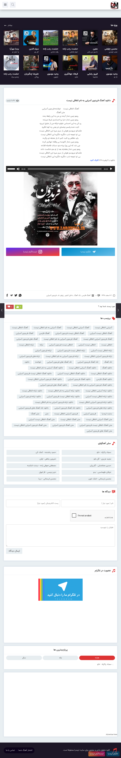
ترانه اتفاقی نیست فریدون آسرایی (71, 350)
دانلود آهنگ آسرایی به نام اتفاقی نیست (46, 368)
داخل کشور (69, 295)
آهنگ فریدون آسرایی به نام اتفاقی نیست (60, 339)
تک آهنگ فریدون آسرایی (88, 362)
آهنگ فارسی (86, 295)
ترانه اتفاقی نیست (26, 345)
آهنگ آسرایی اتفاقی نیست (78, 327)
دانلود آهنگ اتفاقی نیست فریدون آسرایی (35, 373)
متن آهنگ (35, 413)
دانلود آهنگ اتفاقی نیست (101, 373)
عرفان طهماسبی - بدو (102, 472)
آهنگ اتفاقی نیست (20, 327)
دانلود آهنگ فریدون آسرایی (79, 379)
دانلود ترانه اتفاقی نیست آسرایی (99, 396)
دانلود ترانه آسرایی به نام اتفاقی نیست (64, 390)
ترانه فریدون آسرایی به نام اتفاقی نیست (62, 356)
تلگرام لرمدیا (86, 251)
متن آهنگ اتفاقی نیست (70, 419)
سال (24, 657)
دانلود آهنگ (107, 368)
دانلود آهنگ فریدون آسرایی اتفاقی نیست (45, 379)
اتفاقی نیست (106, 345)
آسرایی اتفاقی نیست (103, 327)
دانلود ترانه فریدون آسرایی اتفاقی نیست (95, 402)
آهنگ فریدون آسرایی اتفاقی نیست (97, 339)
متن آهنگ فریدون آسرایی (63, 425)
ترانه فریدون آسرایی (43, 350)
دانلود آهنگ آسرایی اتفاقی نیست (82, 368)
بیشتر (10, 25)
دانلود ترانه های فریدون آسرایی (99, 408)
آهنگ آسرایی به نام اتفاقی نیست (47, 327)
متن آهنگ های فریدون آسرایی (99, 431)
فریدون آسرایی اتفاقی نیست (66, 413)
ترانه (41, 345)
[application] (60, 169)
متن (46, 413)
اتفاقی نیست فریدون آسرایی (61, 345)
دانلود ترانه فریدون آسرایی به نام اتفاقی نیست (54, 402)
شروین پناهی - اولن (48, 459)
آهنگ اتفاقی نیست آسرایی (101, 333)
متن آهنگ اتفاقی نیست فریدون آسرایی (96, 425)
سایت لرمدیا (107, 413)
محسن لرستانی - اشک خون (100, 479)
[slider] (12, 168)
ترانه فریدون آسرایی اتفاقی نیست (98, 356)
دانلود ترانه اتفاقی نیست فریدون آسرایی (63, 396)
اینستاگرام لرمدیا (30, 251)
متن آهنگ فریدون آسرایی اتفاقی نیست (30, 425)
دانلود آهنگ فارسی (104, 379)
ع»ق (62, 295)
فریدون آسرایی (51, 295)
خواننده (38, 362)
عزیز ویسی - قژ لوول (47, 472)
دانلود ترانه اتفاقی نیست (32, 390)
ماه (60, 657)
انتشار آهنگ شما (25, 750)
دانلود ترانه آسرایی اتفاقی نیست (99, 390)
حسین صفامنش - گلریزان (100, 465)
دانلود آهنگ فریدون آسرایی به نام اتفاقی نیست (88, 101)
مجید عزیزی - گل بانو (102, 459)
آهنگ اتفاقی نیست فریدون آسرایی (69, 333)
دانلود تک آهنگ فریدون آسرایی (67, 408)
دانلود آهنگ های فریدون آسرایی (53, 385)
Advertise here (111, 734)
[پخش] (111, 168)
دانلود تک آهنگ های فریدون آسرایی (34, 408)
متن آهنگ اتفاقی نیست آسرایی (42, 419)
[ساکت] (18, 168)
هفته (97, 657)
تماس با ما (10, 750)
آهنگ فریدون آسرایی (24, 333)
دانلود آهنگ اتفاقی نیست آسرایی (71, 373)
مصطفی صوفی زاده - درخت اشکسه (41, 465)
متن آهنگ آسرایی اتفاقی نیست (99, 419)
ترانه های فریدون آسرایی (29, 356)
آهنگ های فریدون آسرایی (27, 339)
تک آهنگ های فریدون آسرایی (59, 362)
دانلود (27, 362)
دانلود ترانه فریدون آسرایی (30, 396)
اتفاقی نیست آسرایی (87, 345)
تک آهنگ (77, 295)
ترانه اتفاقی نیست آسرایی (101, 350)
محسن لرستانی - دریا (47, 479)
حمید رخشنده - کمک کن (46, 452)
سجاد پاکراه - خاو (104, 664)
